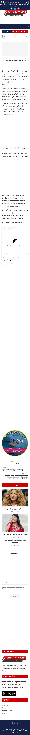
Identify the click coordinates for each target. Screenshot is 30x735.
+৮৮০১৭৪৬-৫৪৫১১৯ (13, 685)
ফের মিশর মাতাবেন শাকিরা (15, 509)
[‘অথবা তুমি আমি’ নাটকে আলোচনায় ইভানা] (15, 523)
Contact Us (5, 708)
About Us (5, 705)
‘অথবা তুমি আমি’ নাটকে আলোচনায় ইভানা (15, 534)
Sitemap (4, 713)
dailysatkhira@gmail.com (15, 687)
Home (4, 36)
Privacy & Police (7, 711)
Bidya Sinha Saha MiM (18, 263)
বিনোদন (3, 57)
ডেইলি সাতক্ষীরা (20, 729)
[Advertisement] (15, 21)
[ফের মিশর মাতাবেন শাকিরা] (15, 498)
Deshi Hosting (15, 732)
